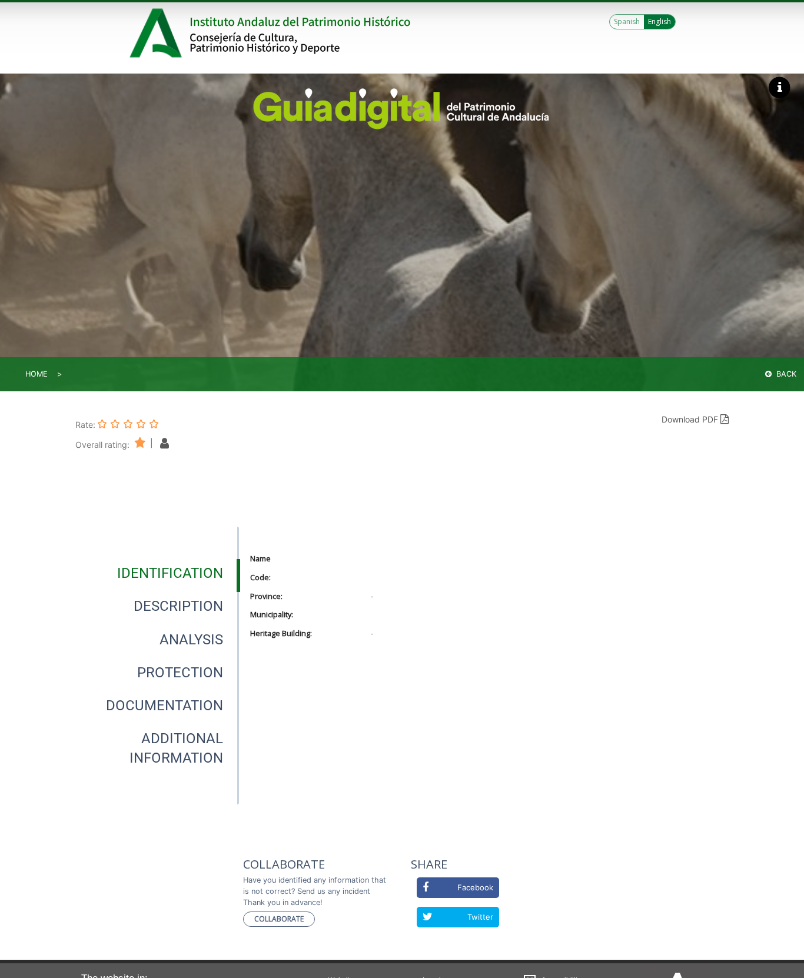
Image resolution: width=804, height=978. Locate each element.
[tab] (170, 573)
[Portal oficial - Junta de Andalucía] (157, 33)
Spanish (627, 21)
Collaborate (279, 919)
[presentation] (157, 573)
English (659, 21)
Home (36, 374)
